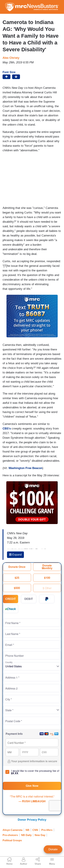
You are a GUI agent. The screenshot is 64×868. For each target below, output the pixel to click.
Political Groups (12, 840)
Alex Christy (11, 57)
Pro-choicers (10, 835)
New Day (40, 835)
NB (27, 829)
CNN (35, 829)
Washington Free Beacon (25, 468)
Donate (53, 849)
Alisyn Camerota (12, 829)
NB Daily (26, 835)
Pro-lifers (46, 829)
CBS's (7, 428)
